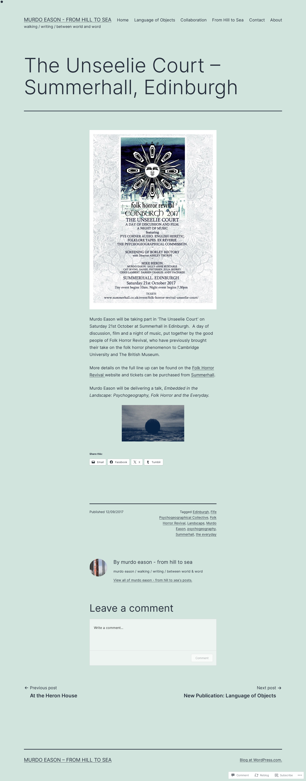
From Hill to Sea (228, 19)
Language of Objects (154, 19)
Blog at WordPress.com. (261, 760)
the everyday (206, 534)
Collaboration (193, 19)
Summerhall (202, 374)
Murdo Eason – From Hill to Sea (68, 760)
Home (123, 19)
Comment (202, 658)
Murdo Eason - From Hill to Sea (67, 20)
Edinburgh (201, 512)
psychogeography (201, 529)
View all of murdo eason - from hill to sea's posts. (152, 580)
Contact (257, 19)
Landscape (195, 523)
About (276, 19)
